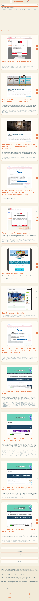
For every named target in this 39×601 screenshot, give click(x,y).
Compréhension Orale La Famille (21, 450)
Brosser (12, 66)
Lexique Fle (16, 454)
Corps (7, 315)
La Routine (34, 403)
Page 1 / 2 (19, 554)
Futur (11, 315)
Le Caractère (10, 453)
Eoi (14, 403)
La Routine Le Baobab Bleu (6, 404)
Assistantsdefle (8, 110)
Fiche (28, 357)
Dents (20, 66)
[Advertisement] (19, 18)
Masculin (10, 455)
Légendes (9, 358)
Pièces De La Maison (32, 157)
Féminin (24, 451)
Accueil (9, 590)
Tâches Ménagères (5, 112)
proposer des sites (11, 578)
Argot (3, 239)
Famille (19, 451)
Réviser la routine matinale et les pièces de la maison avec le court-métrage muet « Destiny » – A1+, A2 (19, 146)
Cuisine (22, 110)
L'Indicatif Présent (33, 454)
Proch (25, 240)
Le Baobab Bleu (15, 404)
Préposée (4, 316)
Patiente (28, 315)
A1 (37, 55)
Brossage (8, 66)
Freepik (34, 110)
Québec (27, 358)
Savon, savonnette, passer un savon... (16, 233)
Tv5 (7, 359)
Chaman (14, 357)
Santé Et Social (20, 316)
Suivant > (19, 558)
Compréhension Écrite (14, 402)
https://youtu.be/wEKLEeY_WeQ (8, 154)
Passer (16, 240)
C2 (37, 40)
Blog (10, 593)
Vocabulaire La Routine (6, 406)
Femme (24, 239)
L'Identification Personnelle (24, 454)
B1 (37, 49)
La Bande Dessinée (5, 452)
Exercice (33, 66)
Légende (4, 358)
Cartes (17, 110)
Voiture (17, 241)
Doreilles (20, 239)
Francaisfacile (30, 239)
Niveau (14, 358)
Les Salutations (10, 454)
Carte (13, 110)
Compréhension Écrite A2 (23, 402)
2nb (3, 497)
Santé (20, 67)
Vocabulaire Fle (15, 541)
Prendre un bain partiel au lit (13, 313)
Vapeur (3, 241)
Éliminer (28, 66)
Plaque (16, 67)
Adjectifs (4, 450)
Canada (4, 357)
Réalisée (32, 358)
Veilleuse (8, 241)
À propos (10, 597)
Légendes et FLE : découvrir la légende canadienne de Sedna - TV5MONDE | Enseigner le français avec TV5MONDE (19, 350)
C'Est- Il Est (13, 450)
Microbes (8, 67)
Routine (25, 111)
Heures (4, 67)
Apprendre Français (5, 402)
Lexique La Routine (31, 404)
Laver (24, 315)
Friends (4, 240)
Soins (25, 316)
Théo (29, 405)
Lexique (15, 111)
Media (12, 240)
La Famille (21, 452)
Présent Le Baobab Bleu (6, 405)
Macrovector (20, 111)
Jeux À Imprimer (10, 111)
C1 (37, 43)
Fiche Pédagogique (12, 157)
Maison (18, 157)
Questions (13, 316)
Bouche (3, 66)
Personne (33, 315)
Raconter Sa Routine (15, 405)
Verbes (33, 405)
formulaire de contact (33, 578)
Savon (29, 240)
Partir (12, 67)
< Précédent (19, 551)
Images (4, 111)
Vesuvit (13, 241)
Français (18, 403)
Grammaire (33, 451)
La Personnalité (27, 452)
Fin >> (19, 561)
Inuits (35, 357)
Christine (18, 357)
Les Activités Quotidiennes (22, 540)
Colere (11, 239)
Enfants (15, 451)
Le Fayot (15, 453)
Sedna (3, 359)
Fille (32, 357)
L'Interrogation (4, 455)
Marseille (8, 240)
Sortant (33, 240)
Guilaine (16, 315)
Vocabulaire (24, 455)
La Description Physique (14, 452)
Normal (19, 358)
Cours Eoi (9, 403)
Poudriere (21, 240)
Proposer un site (10, 594)
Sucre (24, 67)
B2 (37, 46)
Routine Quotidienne (31, 111)
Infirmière (20, 315)
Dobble (26, 110)
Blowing (7, 239)
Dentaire (16, 66)
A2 (37, 52)
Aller (3, 110)
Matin (22, 157)
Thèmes (25, 405)
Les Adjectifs (29, 453)
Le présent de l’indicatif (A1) (12, 273)
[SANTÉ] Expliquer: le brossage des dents (17, 61)
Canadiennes (9, 357)
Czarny (15, 239)
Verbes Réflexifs (9, 158)
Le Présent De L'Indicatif (23, 404)
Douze (24, 66)
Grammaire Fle (23, 403)
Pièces (26, 157)
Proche (8, 316)
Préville (23, 358)
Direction (23, 357)
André (3, 315)
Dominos (30, 110)
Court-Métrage (5, 157)
